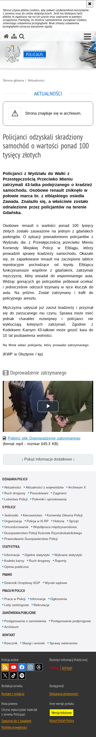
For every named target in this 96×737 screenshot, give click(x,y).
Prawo (7, 574)
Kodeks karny (14, 561)
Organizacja (13, 521)
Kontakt (8, 634)
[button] (87, 37)
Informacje (12, 555)
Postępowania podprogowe (71, 621)
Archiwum (11, 627)
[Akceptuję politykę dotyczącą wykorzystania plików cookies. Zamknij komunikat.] (89, 3)
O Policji (8, 507)
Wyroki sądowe (56, 583)
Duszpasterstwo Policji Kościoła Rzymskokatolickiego (43, 533)
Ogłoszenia (58, 599)
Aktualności (36, 80)
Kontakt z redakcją (12, 693)
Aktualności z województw (45, 487)
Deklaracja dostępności (63, 693)
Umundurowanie (16, 527)
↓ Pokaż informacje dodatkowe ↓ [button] (48, 459)
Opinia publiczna (16, 567)
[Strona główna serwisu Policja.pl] (6, 36)
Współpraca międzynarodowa (55, 527)
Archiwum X (77, 487)
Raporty (60, 561)
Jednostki (11, 515)
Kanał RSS (5, 667)
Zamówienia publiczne (19, 612)
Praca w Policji (13, 590)
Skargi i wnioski (33, 643)
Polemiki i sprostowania (49, 499)
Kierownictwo (32, 515)
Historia (58, 521)
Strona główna (13, 80)
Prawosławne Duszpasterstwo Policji (31, 539)
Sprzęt (74, 521)
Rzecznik (10, 643)
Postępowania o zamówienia (25, 621)
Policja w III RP (37, 521)
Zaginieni (59, 493)
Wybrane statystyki (68, 555)
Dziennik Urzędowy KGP (22, 583)
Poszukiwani (39, 493)
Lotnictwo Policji (15, 499)
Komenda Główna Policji (64, 515)
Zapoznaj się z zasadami (16, 720)
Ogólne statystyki (37, 555)
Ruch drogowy (14, 493)
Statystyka (11, 546)
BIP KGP (67, 668)
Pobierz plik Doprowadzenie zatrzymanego (44, 438)
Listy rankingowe (16, 605)
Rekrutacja (41, 605)
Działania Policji (14, 479)
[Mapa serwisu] (14, 36)
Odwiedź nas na (13, 667)
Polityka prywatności (14, 727)
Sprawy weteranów (63, 643)
